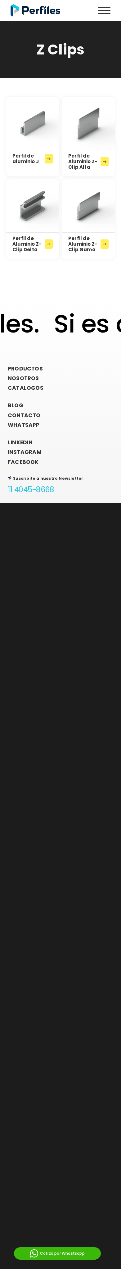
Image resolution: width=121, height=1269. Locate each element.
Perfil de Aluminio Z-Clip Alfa (82, 161)
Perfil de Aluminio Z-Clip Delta (27, 244)
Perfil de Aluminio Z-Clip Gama (82, 244)
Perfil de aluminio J (25, 159)
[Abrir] (104, 10)
